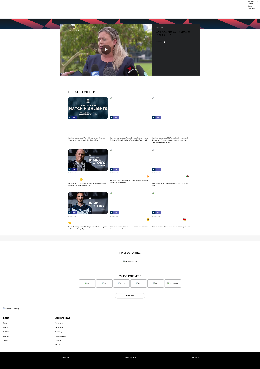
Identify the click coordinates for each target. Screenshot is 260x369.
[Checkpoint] (173, 283)
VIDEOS (199, 14)
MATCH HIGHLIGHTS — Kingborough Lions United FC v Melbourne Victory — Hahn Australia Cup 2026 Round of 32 (171, 129)
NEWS (191, 14)
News (5, 323)
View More (130, 296)
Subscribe (58, 345)
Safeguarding (195, 357)
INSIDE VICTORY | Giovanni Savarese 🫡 (84, 178)
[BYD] (139, 283)
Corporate (241, 14)
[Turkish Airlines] (130, 261)
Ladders (6, 336)
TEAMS (207, 14)
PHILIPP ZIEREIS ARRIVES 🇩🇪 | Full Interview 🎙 (169, 221)
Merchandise (59, 327)
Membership (59, 323)
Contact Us (254, 14)
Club (217, 14)
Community (227, 14)
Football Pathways (60, 336)
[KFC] (104, 283)
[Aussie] (121, 283)
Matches (6, 332)
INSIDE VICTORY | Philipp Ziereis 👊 (87, 221)
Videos (5, 327)
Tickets (5, 340)
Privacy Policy (64, 357)
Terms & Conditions (130, 357)
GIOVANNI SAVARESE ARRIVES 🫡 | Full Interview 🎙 (130, 221)
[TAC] (156, 283)
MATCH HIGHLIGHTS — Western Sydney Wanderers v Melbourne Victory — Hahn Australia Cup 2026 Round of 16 (129, 129)
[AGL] (87, 283)
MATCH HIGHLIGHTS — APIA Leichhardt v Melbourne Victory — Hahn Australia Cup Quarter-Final (87, 129)
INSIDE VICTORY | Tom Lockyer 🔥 (129, 176)
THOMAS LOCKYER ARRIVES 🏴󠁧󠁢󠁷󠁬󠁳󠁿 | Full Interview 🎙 (171, 178)
